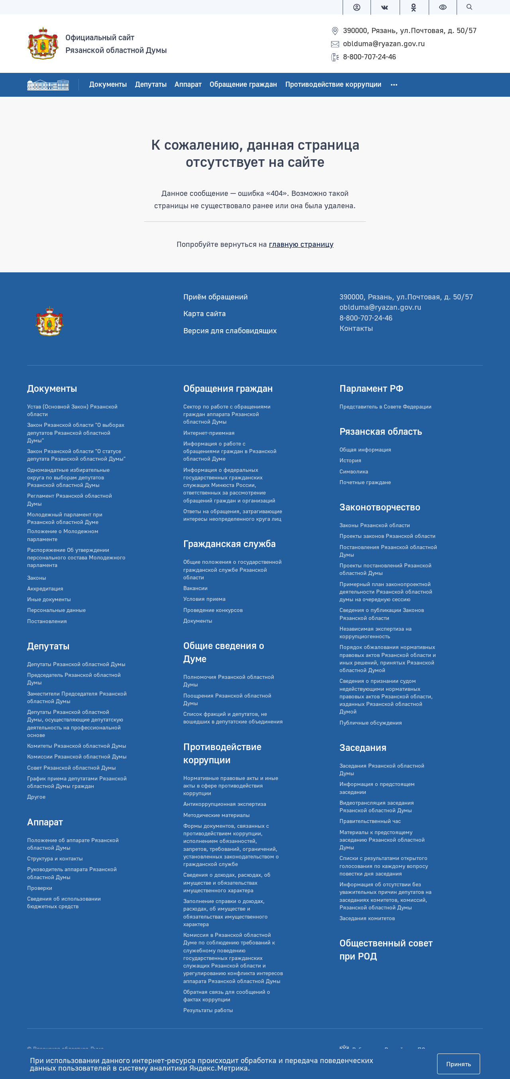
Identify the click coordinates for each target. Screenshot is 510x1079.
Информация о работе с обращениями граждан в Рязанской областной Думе (230, 451)
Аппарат (188, 84)
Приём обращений (215, 296)
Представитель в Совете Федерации (385, 406)
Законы (36, 577)
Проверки (39, 887)
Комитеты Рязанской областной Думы (76, 745)
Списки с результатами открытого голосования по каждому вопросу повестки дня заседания (383, 865)
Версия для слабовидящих (230, 330)
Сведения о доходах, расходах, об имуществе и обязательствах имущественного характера (227, 882)
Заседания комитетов (367, 918)
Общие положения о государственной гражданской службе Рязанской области (232, 569)
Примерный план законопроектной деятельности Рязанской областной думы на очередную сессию (385, 592)
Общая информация (365, 449)
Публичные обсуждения (370, 722)
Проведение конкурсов (213, 609)
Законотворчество (379, 506)
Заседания (362, 747)
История (350, 460)
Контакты (356, 327)
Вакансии (195, 587)
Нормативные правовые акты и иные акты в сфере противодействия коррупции (230, 785)
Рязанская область (380, 431)
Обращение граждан (243, 84)
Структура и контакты (55, 858)
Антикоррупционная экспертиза (224, 803)
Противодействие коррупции (333, 84)
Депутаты (151, 84)
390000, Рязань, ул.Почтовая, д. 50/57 (410, 30)
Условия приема (204, 598)
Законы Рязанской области (374, 525)
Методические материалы (216, 814)
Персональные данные (56, 609)
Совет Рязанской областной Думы (71, 767)
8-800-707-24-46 (369, 56)
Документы (108, 84)
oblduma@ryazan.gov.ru (384, 43)
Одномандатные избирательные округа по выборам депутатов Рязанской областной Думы (68, 477)
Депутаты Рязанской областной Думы (76, 664)
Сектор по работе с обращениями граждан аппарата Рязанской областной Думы (227, 414)
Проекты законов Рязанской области (387, 535)
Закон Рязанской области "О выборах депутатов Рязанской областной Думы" (75, 432)
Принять (458, 1064)
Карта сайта (204, 313)
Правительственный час (370, 820)
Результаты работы (208, 1010)
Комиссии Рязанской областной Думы (77, 756)
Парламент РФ (371, 388)
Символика (353, 471)
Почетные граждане (365, 482)
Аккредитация (45, 588)
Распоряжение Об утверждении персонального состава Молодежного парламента (76, 557)
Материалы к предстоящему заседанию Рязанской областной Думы (382, 840)
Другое (36, 796)
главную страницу (301, 243)
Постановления (47, 621)
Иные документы (49, 599)
